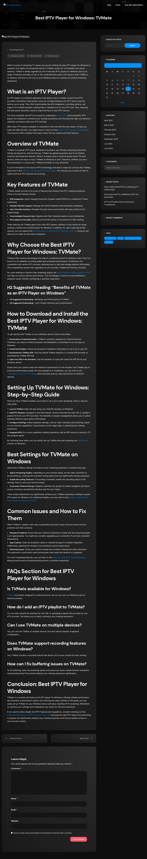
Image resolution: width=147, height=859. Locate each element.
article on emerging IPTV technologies (39, 171)
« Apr (122, 102)
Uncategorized (16, 49)
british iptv (111, 238)
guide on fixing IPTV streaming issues (68, 557)
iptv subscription (133, 238)
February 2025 (110, 130)
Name (14, 798)
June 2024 (108, 148)
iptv (120, 238)
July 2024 (108, 144)
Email (14, 810)
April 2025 (108, 120)
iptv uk (109, 242)
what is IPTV (61, 115)
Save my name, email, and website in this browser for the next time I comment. (42, 833)
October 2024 (109, 134)
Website (14, 821)
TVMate (10, 595)
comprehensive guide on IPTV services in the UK (28, 715)
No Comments (53, 56)
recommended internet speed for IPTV (73, 272)
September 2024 (111, 139)
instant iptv (83, 440)
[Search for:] (116, 45)
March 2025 (109, 125)
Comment (16, 768)
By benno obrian (17, 56)
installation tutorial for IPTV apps (21, 374)
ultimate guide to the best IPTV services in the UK (54, 231)
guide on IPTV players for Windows (73, 130)
